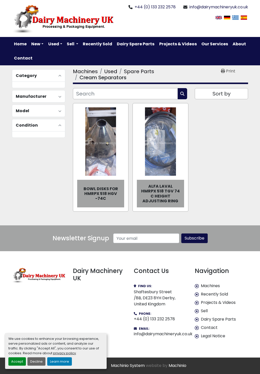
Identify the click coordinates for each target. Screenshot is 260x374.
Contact (23, 58)
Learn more (59, 361)
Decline (36, 361)
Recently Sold (97, 44)
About (239, 44)
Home (20, 44)
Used (53, 44)
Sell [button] (71, 44)
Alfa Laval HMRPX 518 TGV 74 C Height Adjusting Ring (160, 193)
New (35, 44)
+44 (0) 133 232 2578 (155, 7)
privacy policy (64, 353)
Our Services (214, 44)
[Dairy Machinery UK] (38, 275)
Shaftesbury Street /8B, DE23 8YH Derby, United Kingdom (154, 298)
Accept (17, 361)
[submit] (182, 93)
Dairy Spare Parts (135, 44)
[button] (37, 44)
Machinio (177, 365)
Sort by (222, 93)
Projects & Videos (178, 44)
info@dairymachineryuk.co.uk (218, 7)
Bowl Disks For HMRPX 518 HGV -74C (101, 193)
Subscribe (194, 238)
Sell (204, 311)
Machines (210, 286)
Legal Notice (213, 336)
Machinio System (128, 365)
